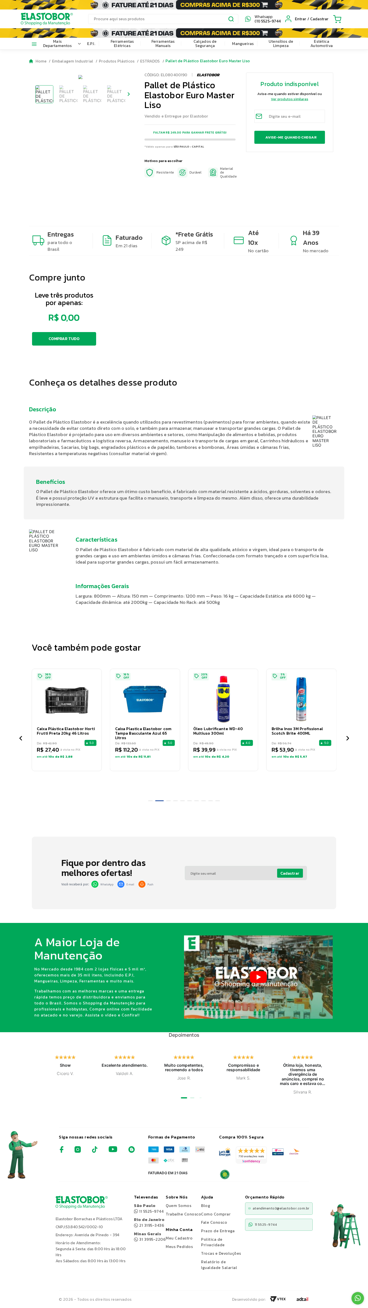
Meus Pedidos (179, 1246)
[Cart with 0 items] (337, 19)
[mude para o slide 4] (175, 800)
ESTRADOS (150, 61)
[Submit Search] (231, 20)
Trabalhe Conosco (183, 1214)
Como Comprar (216, 1214)
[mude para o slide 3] (166, 800)
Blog (205, 1205)
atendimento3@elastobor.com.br (281, 1208)
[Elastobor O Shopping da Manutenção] (42, 19)
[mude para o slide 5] (182, 800)
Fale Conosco (214, 1222)
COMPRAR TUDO (64, 339)
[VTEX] (278, 1300)
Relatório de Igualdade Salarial (219, 1264)
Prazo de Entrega (218, 1231)
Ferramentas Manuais (163, 43)
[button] (87, 720)
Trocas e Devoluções (221, 1253)
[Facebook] (61, 1151)
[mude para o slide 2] (157, 800)
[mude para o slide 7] (196, 800)
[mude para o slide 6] (189, 800)
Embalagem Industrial (72, 61)
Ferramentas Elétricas (122, 43)
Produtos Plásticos (116, 61)
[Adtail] (302, 1300)
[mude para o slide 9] (210, 800)
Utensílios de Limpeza (281, 43)
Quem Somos (178, 1205)
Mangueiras (243, 44)
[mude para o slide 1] (150, 800)
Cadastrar (289, 873)
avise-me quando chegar (290, 137)
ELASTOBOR (208, 75)
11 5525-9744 (148, 1208)
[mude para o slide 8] (203, 800)
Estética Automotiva (321, 43)
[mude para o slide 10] (217, 800)
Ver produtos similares (289, 99)
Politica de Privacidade (213, 1242)
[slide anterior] (21, 739)
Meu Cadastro (179, 1238)
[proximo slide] (347, 739)
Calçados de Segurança (205, 43)
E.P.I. (91, 44)
